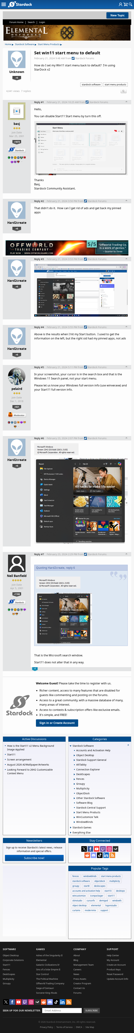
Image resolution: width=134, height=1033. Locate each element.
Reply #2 (39, 201)
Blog (75, 960)
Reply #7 (39, 554)
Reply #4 (39, 327)
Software (9, 949)
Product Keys (114, 969)
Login (42, 22)
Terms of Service (64, 1027)
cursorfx (91, 900)
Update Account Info (117, 978)
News (76, 974)
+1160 (17, 594)
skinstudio (77, 900)
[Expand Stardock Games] (70, 827)
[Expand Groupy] (74, 784)
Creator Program (82, 983)
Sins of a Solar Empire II (48, 969)
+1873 (17, 141)
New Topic (117, 15)
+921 (16, 406)
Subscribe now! (34, 858)
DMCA (79, 1027)
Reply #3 (39, 259)
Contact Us (79, 988)
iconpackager (96, 895)
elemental (96, 905)
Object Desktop (11, 955)
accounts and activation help (86, 890)
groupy (75, 885)
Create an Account (116, 964)
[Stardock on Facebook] (90, 849)
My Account (113, 960)
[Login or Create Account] (120, 4)
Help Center (113, 955)
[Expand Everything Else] (70, 832)
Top (126, 102)
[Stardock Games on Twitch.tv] (103, 849)
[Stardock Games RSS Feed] (112, 855)
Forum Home (16, 22)
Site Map (89, 1027)
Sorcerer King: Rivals (46, 992)
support (104, 910)
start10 (108, 890)
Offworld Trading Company (50, 983)
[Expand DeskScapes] (74, 774)
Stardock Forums (84, 58)
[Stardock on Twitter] (84, 849)
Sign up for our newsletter (21, 1010)
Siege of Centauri (45, 988)
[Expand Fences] (74, 779)
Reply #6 (39, 438)
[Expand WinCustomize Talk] (74, 817)
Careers (77, 969)
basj (17, 124)
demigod (103, 900)
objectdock (99, 881)
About (76, 955)
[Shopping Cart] (125, 4)
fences (75, 876)
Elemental (41, 960)
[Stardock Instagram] (109, 849)
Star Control (42, 974)
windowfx (116, 900)
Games (40, 949)
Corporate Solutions (13, 960)
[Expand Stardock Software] (71, 746)
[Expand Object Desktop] (74, 755)
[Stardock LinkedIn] (106, 855)
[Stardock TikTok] (100, 855)
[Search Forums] (130, 4)
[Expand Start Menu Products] (74, 812)
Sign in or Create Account (57, 723)
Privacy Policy (46, 1027)
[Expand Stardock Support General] (74, 760)
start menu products (115, 84)
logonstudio (111, 905)
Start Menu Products (48, 44)
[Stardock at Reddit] (87, 855)
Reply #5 (39, 367)
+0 (17, 77)
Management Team (83, 964)
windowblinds (89, 876)
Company (79, 949)
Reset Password (115, 974)
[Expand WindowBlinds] (74, 822)
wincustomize (79, 895)
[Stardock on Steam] (115, 849)
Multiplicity (8, 978)
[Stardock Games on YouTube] (97, 849)
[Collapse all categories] (128, 745)
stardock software (91, 84)
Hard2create (16, 222)
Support (112, 949)
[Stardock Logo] (19, 4)
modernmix (90, 910)
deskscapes (99, 885)
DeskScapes (9, 974)
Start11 (6, 964)
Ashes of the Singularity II (49, 955)
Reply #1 (39, 102)
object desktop (79, 905)
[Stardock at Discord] (93, 855)
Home (8, 44)
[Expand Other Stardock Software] (74, 798)
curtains (76, 910)
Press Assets (79, 978)
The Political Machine (47, 978)
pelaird (17, 389)
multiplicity (114, 881)
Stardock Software (24, 44)
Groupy (7, 983)
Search (31, 22)
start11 (111, 895)
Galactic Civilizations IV (47, 964)
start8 (87, 885)
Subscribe (91, 1010)
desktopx (120, 890)
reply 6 (70, 568)
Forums (77, 992)
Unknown (16, 72)
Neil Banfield (17, 576)
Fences (6, 969)
